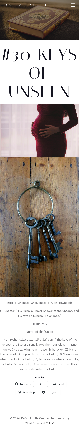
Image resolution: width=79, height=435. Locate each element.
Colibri (50, 423)
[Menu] (73, 5)
